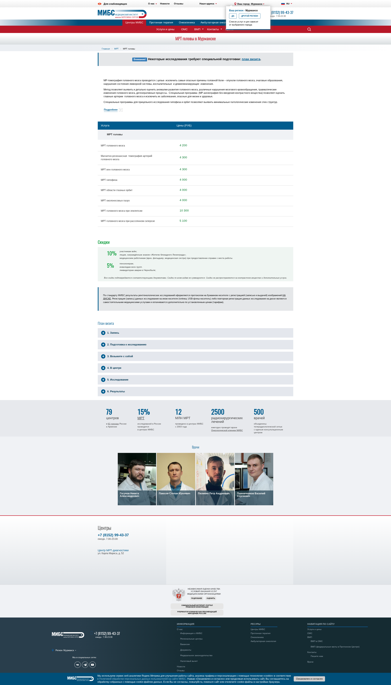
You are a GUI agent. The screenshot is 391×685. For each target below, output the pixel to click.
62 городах (113, 424)
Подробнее (196, 598)
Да (233, 16)
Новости (181, 666)
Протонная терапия (161, 22)
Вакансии (185, 644)
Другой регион (249, 16)
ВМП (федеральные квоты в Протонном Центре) (335, 646)
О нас (180, 629)
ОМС (184, 29)
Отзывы (181, 670)
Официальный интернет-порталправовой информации (197, 606)
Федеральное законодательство (196, 655)
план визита (251, 59)
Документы (185, 650)
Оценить (211, 598)
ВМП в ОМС (317, 641)
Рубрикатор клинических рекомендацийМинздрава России (197, 612)
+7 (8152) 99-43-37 (280, 12)
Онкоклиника (187, 22)
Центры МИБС (134, 22)
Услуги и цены (165, 29)
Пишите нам (317, 656)
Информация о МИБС (191, 633)
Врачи (310, 662)
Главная (106, 48)
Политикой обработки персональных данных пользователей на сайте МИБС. (143, 679)
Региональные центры (191, 639)
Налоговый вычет (189, 661)
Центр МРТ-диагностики (113, 550)
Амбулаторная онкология (216, 22)
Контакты (213, 29)
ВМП (197, 29)
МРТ (116, 48)
